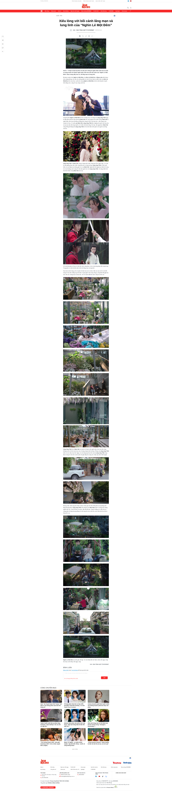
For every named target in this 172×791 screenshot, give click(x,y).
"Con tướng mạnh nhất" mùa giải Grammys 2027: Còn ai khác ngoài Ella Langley (50, 744)
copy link (86, 36)
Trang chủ (41, 11)
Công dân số (53, 769)
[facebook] (128, 1)
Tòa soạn (42, 772)
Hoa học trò (44, 761)
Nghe (2, 36)
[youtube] (131, 1)
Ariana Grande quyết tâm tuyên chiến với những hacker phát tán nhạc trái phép (98, 705)
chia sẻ (79, 36)
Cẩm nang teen (114, 767)
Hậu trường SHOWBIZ (86, 11)
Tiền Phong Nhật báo (88, 1)
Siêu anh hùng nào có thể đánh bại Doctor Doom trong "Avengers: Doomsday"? (98, 724)
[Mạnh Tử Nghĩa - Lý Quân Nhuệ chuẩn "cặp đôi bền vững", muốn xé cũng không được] (75, 734)
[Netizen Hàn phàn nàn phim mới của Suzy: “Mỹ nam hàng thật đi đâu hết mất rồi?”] (75, 715)
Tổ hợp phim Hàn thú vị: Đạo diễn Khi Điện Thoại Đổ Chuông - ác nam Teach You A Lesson (74, 705)
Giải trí (59, 11)
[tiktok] (103, 776)
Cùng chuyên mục (48, 688)
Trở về (2, 51)
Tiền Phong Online (76, 1)
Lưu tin (2, 44)
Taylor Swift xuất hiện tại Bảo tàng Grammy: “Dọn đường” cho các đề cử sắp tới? (50, 724)
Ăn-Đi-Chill (96, 11)
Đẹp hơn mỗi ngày (75, 11)
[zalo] (107, 776)
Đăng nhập (65, 670)
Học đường (65, 11)
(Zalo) (69, 774)
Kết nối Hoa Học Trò (75, 769)
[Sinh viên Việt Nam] (127, 763)
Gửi (104, 677)
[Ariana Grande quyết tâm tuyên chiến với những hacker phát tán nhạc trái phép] (98, 696)
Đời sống (47, 11)
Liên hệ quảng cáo (64, 772)
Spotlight (117, 11)
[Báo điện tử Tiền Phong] (117, 763)
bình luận (92, 36)
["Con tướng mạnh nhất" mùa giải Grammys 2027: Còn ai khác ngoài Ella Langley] (51, 734)
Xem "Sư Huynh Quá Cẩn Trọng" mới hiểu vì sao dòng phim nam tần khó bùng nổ (51, 705)
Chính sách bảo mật (121, 772)
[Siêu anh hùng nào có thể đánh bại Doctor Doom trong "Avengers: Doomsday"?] (98, 715)
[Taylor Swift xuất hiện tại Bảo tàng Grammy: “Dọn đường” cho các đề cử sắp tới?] (51, 715)
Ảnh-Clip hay (104, 11)
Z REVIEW (111, 11)
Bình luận (2, 47)
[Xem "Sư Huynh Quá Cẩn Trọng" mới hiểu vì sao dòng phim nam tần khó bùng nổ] (51, 696)
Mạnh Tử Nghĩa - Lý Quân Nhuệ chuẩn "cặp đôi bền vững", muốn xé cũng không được (74, 744)
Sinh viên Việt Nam (100, 1)
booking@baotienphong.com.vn (67, 776)
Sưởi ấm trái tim (94, 767)
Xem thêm (130, 11)
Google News (114, 16)
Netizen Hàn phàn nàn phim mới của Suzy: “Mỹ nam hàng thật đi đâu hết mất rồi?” (74, 724)
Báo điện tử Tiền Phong (86, 6)
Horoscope (124, 11)
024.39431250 (45, 777)
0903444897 (81, 774)
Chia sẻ (2, 40)
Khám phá (53, 11)
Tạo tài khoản (74, 670)
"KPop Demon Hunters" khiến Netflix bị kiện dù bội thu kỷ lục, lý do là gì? (98, 743)
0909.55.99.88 (64, 774)
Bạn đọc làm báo (48, 787)
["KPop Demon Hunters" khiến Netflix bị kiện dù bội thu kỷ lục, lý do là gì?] (98, 734)
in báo (89, 36)
